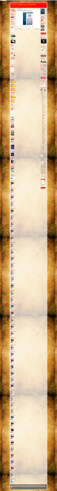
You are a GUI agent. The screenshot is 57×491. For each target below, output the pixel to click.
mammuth (30, 488)
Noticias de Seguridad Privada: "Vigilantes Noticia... (43, 118)
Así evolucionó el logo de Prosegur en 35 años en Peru (44, 156)
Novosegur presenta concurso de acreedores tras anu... (44, 112)
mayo (42, 102)
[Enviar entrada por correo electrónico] (29, 26)
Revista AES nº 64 (44, 125)
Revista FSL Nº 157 (44, 124)
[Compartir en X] (31, 26)
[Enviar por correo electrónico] (30, 26)
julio (42, 100)
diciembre (43, 96)
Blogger (36, 488)
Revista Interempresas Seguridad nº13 (44, 128)
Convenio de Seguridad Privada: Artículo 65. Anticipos (44, 163)
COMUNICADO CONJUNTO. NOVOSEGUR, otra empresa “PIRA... (43, 115)
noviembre (43, 97)
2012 (42, 150)
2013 (42, 149)
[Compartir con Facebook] (32, 26)
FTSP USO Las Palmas (23, 4)
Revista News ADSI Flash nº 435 (44, 126)
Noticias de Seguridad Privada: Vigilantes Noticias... (43, 109)
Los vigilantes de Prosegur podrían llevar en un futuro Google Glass (43, 170)
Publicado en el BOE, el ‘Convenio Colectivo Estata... (44, 140)
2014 (42, 148)
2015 (42, 147)
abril (42, 103)
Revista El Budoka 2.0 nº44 (44, 107)
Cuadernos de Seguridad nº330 (44, 131)
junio (42, 101)
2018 (42, 95)
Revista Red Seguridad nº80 (44, 106)
